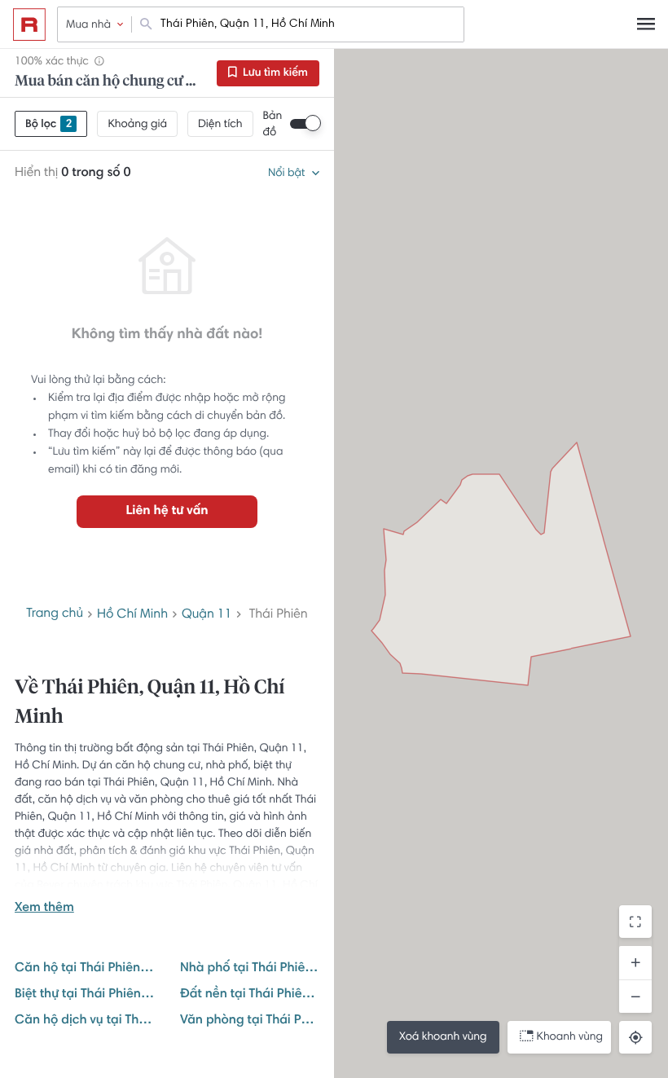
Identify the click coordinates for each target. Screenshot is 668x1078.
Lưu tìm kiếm (274, 73)
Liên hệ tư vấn (166, 511)
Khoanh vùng (570, 1037)
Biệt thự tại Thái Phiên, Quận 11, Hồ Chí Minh (84, 994)
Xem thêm (44, 908)
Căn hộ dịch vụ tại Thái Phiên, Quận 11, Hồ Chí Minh (84, 1020)
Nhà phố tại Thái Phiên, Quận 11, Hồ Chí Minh (249, 968)
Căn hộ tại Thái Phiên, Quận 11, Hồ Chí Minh (84, 968)
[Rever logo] (29, 24)
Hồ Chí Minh (132, 615)
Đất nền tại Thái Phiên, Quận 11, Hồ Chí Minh (249, 994)
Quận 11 (207, 615)
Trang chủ (54, 614)
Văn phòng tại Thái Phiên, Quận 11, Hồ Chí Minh (249, 1020)
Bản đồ (273, 125)
